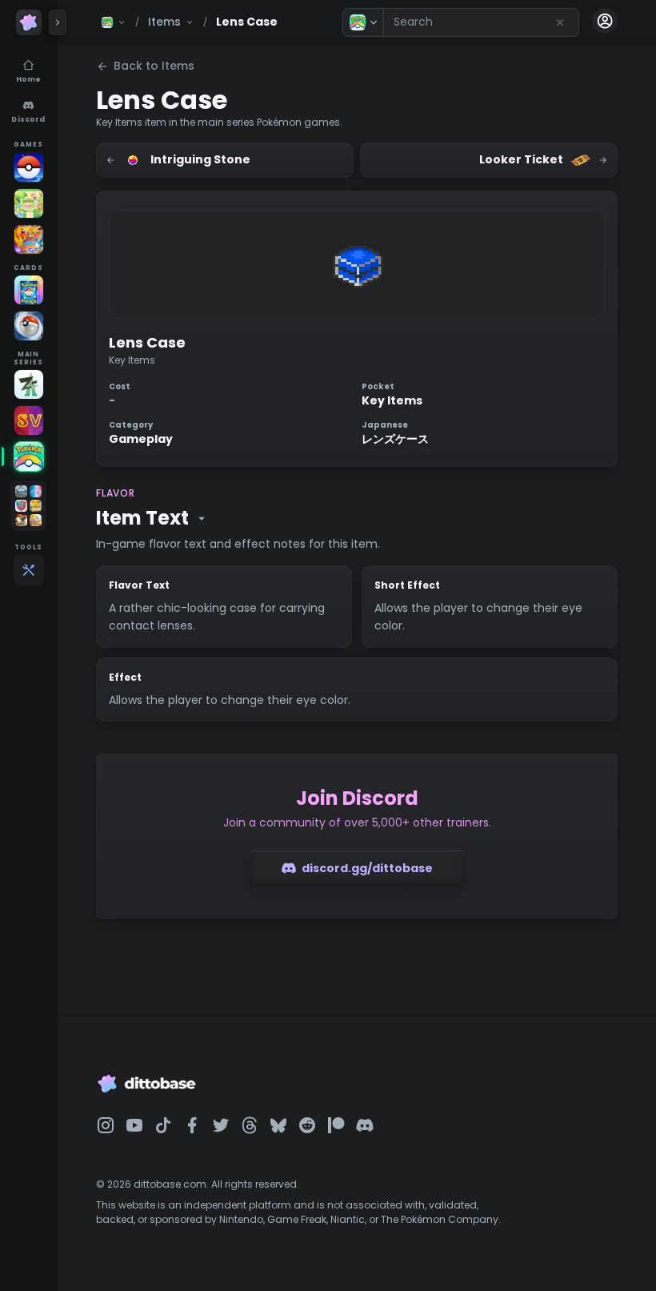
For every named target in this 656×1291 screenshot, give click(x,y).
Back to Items (154, 66)
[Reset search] (560, 22)
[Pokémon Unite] (29, 239)
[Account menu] (605, 21)
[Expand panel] (57, 22)
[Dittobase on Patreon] (336, 1125)
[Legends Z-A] (29, 384)
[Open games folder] (28, 506)
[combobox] (481, 22)
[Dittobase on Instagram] (105, 1125)
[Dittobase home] (29, 22)
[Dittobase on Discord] (365, 1125)
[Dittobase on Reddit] (307, 1125)
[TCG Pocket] (29, 290)
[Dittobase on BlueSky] (278, 1125)
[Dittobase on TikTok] (163, 1125)
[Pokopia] (29, 203)
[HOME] (29, 456)
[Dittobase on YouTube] (134, 1125)
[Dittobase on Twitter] (221, 1125)
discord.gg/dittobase (367, 868)
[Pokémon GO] (29, 167)
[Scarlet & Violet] (29, 420)
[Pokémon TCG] (29, 326)
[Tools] (29, 570)
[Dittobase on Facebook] (192, 1125)
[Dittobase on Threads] (249, 1125)
